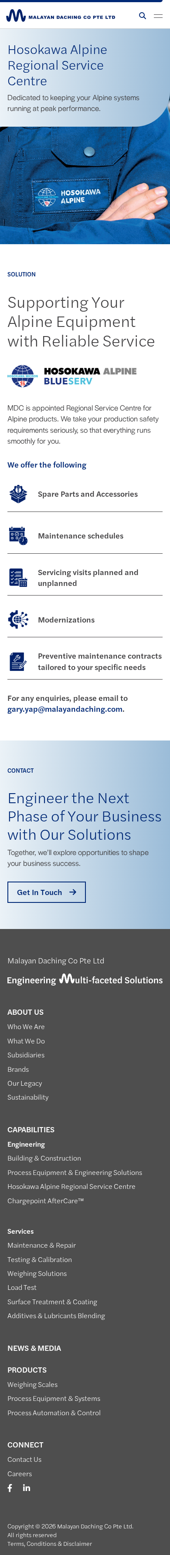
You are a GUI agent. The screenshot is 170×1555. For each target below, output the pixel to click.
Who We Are (26, 1026)
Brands (18, 1069)
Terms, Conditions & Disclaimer (49, 1543)
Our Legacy (24, 1083)
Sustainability (27, 1097)
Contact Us (24, 1459)
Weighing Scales (32, 1384)
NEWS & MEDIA (34, 1348)
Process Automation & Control (54, 1412)
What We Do (26, 1041)
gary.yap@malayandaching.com (64, 708)
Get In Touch (39, 892)
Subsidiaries (25, 1055)
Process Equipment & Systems (53, 1398)
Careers (19, 1473)
